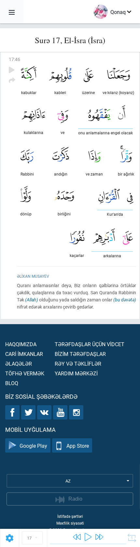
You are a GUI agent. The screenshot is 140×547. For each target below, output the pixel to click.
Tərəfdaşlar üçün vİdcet (89, 344)
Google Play (33, 445)
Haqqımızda (20, 344)
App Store (77, 445)
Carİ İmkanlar (24, 353)
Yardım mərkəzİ (76, 373)
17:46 (14, 59)
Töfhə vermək (24, 373)
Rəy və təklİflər (78, 363)
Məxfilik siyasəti (70, 523)
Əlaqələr (18, 363)
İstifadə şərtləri (70, 516)
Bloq (11, 383)
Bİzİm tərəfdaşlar (80, 353)
